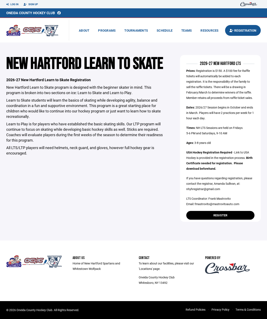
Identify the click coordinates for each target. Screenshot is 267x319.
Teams (186, 30)
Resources (209, 30)
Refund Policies (195, 310)
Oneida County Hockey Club (30, 13)
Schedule (165, 30)
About (84, 30)
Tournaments (136, 30)
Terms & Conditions (248, 310)
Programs (107, 30)
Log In (14, 4)
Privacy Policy (220, 310)
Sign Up (33, 4)
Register (220, 215)
